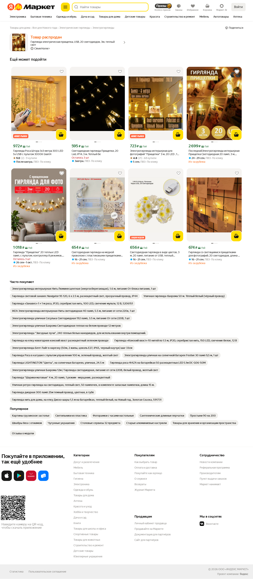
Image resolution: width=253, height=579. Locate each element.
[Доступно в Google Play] (19, 480)
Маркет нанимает (210, 484)
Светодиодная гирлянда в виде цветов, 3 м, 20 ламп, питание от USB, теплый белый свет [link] (154, 254)
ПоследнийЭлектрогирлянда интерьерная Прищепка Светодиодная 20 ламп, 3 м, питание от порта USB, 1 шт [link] (214, 152)
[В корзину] (61, 134)
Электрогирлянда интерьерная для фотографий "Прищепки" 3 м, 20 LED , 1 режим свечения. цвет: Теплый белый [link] (153, 152)
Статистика (16, 571)
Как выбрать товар (145, 462)
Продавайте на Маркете (149, 528)
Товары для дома (84, 495)
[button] (226, 523)
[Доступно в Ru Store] (43, 480)
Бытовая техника (84, 473)
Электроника (81, 484)
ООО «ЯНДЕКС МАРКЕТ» (233, 569)
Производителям (210, 473)
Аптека (78, 500)
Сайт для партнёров (146, 539)
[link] (84, 289)
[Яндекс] (244, 574)
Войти (238, 7)
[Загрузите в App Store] (6, 480)
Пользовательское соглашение (47, 571)
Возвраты (140, 484)
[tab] (17, 17)
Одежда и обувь (83, 489)
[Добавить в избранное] (61, 71)
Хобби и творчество (86, 512)
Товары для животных (87, 539)
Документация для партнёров (152, 534)
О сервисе (140, 478)
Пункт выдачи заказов (213, 478)
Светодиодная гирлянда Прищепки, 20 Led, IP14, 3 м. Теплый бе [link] (95, 152)
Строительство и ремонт (89, 545)
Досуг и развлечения (86, 462)
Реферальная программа (215, 467)
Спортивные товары (86, 534)
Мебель (78, 467)
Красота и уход (83, 506)
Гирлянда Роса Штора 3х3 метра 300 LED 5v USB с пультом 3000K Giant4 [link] (38, 152)
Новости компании (211, 462)
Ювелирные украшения (88, 556)
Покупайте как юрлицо (148, 473)
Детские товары (83, 550)
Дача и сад (80, 517)
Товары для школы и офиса (90, 528)
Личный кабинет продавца (150, 523)
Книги (77, 523)
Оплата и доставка (145, 467)
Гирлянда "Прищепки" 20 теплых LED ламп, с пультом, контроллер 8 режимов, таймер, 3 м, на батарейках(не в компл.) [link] (37, 254)
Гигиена (78, 478)
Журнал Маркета (144, 489)
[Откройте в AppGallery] (31, 480)
